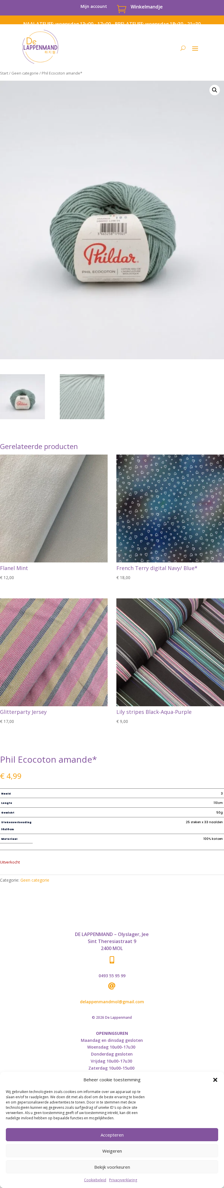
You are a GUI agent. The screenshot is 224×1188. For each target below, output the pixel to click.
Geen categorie (24, 73)
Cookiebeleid (95, 1179)
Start (4, 73)
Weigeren (112, 1151)
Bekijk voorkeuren (112, 1167)
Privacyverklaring (123, 1179)
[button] (215, 1080)
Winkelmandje (147, 7)
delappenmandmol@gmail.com (112, 1001)
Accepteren (112, 1135)
